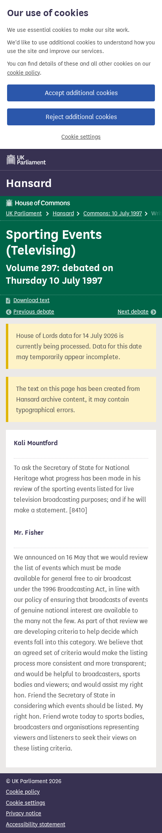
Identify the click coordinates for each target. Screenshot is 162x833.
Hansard (29, 183)
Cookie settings (81, 137)
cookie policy (23, 73)
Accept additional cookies (81, 93)
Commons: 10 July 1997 (112, 213)
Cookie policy (23, 792)
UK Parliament (24, 213)
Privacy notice (23, 813)
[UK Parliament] (26, 159)
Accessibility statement (35, 824)
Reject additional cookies (81, 117)
